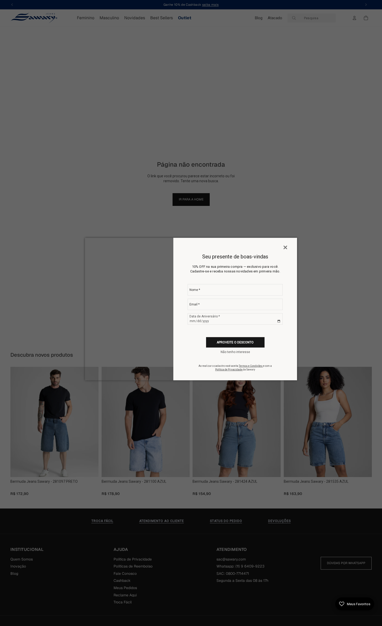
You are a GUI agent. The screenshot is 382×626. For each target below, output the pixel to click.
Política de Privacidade (229, 369)
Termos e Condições (251, 365)
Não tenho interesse (235, 352)
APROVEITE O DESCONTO (235, 342)
